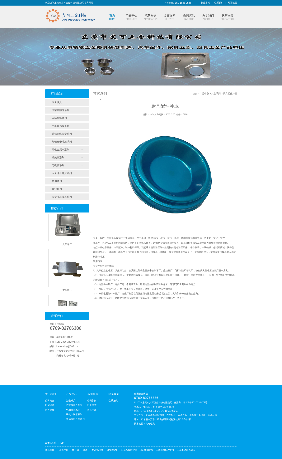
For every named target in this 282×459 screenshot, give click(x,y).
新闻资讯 (92, 394)
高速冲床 (63, 450)
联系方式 (113, 400)
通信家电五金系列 (62, 133)
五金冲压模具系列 (62, 196)
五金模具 (57, 102)
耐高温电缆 (97, 450)
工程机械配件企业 (165, 450)
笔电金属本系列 (60, 149)
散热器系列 (58, 157)
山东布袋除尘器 (129, 450)
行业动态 (91, 405)
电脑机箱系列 (59, 118)
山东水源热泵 (146, 450)
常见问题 (91, 409)
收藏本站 (205, 2)
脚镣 (84, 450)
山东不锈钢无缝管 (186, 450)
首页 (195, 93)
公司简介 (49, 400)
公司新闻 (91, 400)
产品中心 (204, 93)
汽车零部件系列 (60, 110)
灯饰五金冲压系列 (62, 141)
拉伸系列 (57, 181)
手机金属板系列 (60, 126)
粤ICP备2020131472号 (195, 402)
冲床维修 (49, 450)
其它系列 (57, 189)
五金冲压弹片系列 (62, 173)
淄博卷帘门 (113, 450)
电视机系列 (58, 165)
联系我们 (218, 2)
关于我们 (50, 394)
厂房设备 (49, 405)
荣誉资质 (49, 409)
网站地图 (232, 2)
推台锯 (75, 450)
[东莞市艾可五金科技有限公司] (52, 8)
